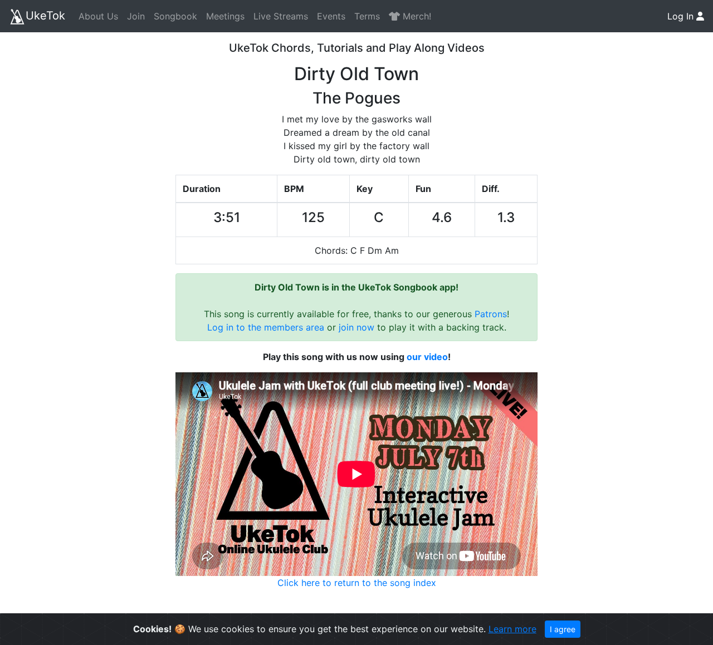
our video (427, 356)
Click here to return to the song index (356, 582)
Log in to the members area (265, 327)
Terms (367, 16)
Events (331, 16)
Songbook (175, 16)
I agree (562, 629)
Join (136, 16)
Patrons (491, 313)
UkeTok (45, 15)
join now (356, 327)
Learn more (512, 628)
